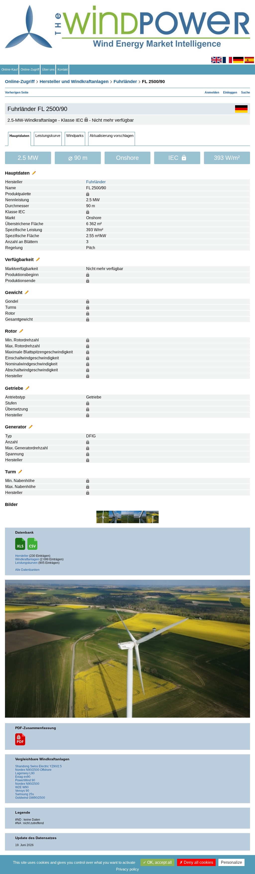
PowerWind (23, 780)
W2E (18, 787)
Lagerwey (22, 773)
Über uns (48, 69)
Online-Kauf (9, 69)
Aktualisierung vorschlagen (111, 135)
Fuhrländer (125, 81)
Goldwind (21, 797)
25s (31, 794)
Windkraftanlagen (27, 559)
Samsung (21, 794)
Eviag (19, 776)
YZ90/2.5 (56, 766)
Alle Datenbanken (27, 570)
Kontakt (62, 69)
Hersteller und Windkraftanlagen (74, 81)
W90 (25, 787)
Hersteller (21, 556)
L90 (32, 773)
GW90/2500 (37, 797)
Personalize (231, 862)
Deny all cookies (198, 862)
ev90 (27, 776)
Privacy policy (127, 869)
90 (33, 780)
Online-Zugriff (30, 69)
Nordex (20, 770)
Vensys (20, 790)
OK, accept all (159, 862)
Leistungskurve (47, 135)
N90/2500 (32, 783)
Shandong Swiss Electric (32, 766)
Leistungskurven (26, 563)
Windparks (75, 135)
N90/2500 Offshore (39, 770)
